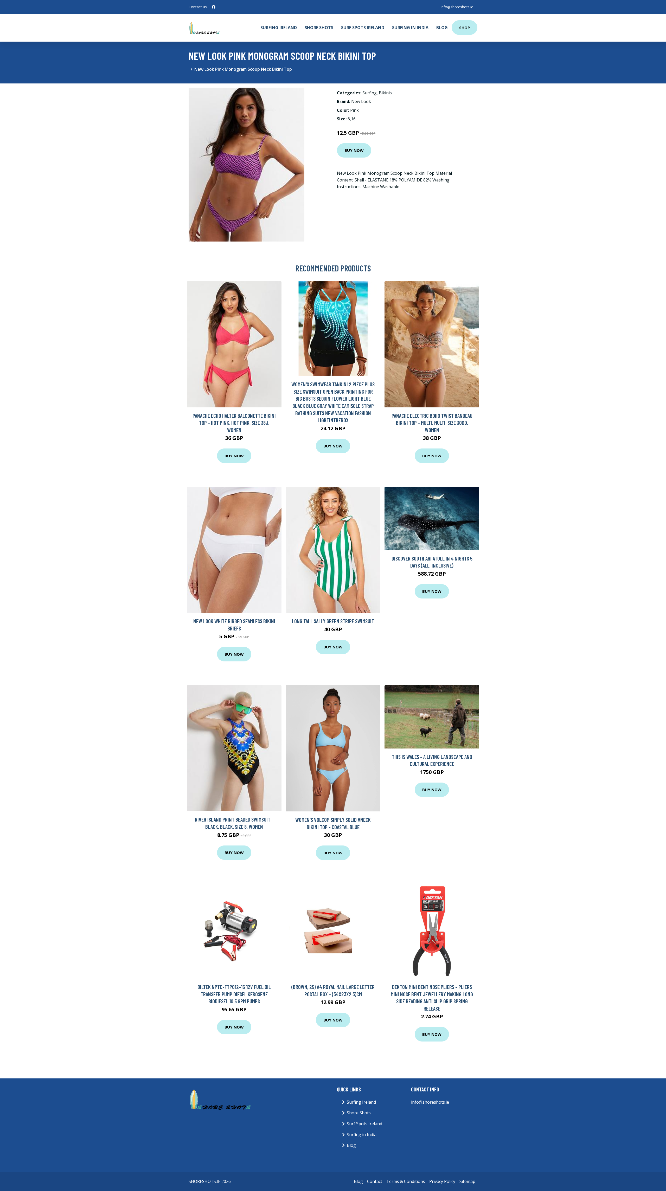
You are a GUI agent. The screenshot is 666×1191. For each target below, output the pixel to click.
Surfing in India (410, 27)
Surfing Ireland (278, 27)
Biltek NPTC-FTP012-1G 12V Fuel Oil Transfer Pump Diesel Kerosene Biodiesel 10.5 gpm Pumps (234, 994)
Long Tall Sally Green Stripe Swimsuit (333, 621)
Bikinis (385, 93)
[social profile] (213, 7)
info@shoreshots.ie (457, 6)
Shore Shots (319, 27)
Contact (374, 1181)
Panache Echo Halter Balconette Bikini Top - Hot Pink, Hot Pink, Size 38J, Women (234, 422)
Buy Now (354, 150)
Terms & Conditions (405, 1181)
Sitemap (467, 1181)
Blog (442, 27)
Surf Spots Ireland (362, 27)
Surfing (369, 93)
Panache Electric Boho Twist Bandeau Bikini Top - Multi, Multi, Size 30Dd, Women (432, 422)
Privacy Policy (442, 1181)
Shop (464, 27)
